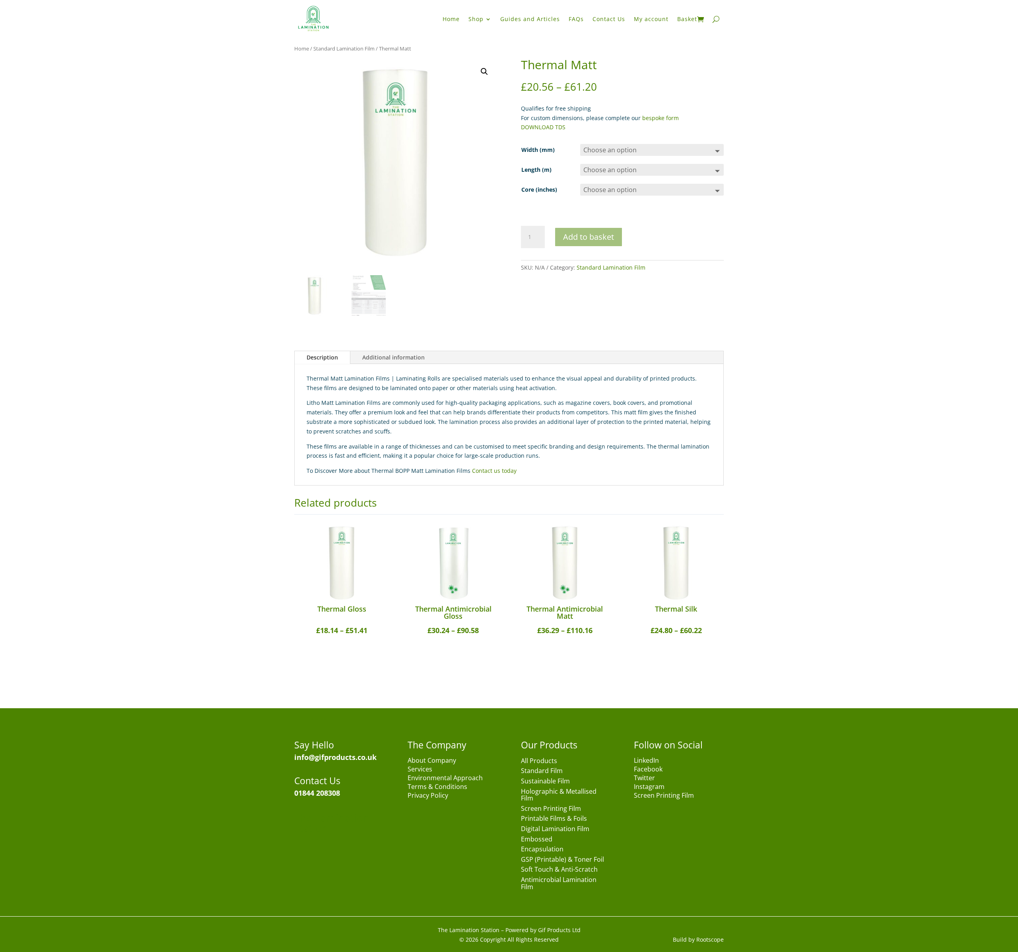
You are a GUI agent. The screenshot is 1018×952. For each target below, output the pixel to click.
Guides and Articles (530, 19)
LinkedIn (646, 761)
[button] (484, 71)
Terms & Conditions (437, 787)
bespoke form (660, 118)
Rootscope (710, 939)
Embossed (536, 839)
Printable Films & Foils (554, 819)
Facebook (648, 769)
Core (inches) (539, 189)
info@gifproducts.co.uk (335, 757)
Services (420, 769)
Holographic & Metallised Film (558, 795)
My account (651, 19)
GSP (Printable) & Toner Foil (562, 860)
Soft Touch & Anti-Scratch (559, 870)
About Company (432, 761)
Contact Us (609, 19)
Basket (687, 19)
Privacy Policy (428, 796)
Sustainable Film (545, 781)
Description (322, 357)
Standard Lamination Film (344, 48)
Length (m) (536, 169)
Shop (476, 19)
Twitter (644, 778)
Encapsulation (542, 849)
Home (451, 19)
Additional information (393, 357)
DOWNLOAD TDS (543, 127)
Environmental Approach (445, 778)
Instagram (649, 787)
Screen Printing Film (551, 809)
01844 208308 (317, 793)
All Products (539, 761)
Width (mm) (538, 149)
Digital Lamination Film (555, 829)
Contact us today (494, 470)
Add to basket (588, 236)
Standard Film (542, 771)
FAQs (576, 19)
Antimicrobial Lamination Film (558, 883)
